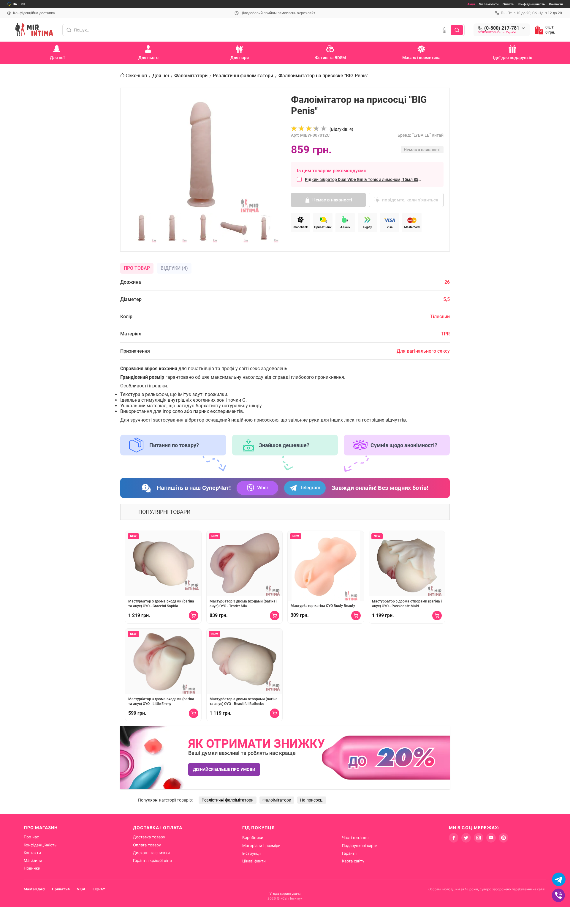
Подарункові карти (360, 845)
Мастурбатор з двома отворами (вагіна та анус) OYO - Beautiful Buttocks (244, 701)
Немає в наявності (332, 200)
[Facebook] (453, 838)
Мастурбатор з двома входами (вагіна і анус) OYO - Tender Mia (243, 603)
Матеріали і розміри (261, 845)
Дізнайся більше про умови (224, 769)
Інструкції (251, 853)
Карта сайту (353, 861)
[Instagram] (478, 838)
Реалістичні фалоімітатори (243, 75)
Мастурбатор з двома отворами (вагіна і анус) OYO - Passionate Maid (407, 603)
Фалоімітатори (191, 75)
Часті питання (355, 837)
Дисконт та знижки (151, 852)
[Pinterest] (503, 838)
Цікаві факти (254, 861)
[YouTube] (491, 838)
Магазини (33, 860)
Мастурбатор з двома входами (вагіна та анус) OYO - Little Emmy (161, 701)
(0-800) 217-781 (501, 28)
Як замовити (488, 4)
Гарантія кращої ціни (152, 860)
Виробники (252, 837)
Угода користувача (285, 894)
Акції (471, 4)
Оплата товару (147, 845)
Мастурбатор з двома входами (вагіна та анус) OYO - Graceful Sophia (161, 603)
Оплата (508, 4)
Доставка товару (149, 837)
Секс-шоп (136, 75)
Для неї (160, 75)
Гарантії (349, 853)
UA (15, 4)
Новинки (32, 868)
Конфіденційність (531, 4)
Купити (193, 615)
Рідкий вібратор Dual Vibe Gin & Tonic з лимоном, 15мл (364, 179)
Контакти (556, 4)
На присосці (311, 800)
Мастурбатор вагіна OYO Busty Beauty (323, 606)
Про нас (31, 837)
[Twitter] (466, 838)
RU (23, 4)
